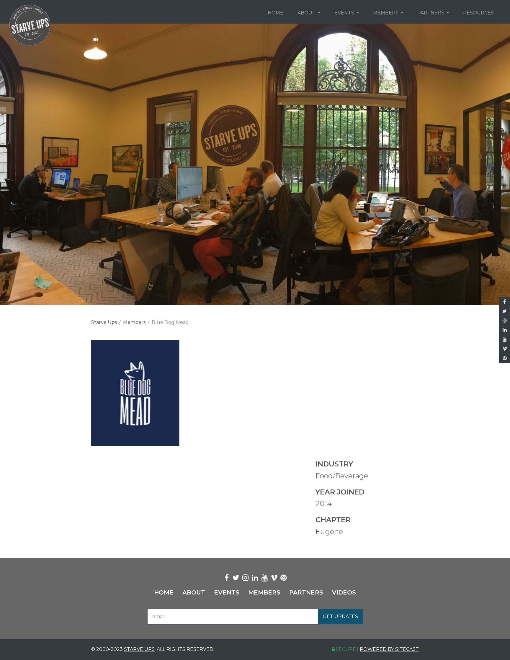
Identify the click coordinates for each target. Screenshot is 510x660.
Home (275, 13)
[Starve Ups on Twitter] (504, 311)
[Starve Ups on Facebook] (504, 302)
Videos (344, 592)
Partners (431, 13)
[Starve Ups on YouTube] (504, 339)
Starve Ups (104, 322)
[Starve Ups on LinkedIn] (504, 330)
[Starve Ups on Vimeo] (504, 349)
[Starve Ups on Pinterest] (504, 358)
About (307, 13)
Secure (345, 649)
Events (344, 13)
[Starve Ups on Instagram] (504, 320)
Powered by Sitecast (389, 649)
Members (386, 13)
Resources (478, 13)
